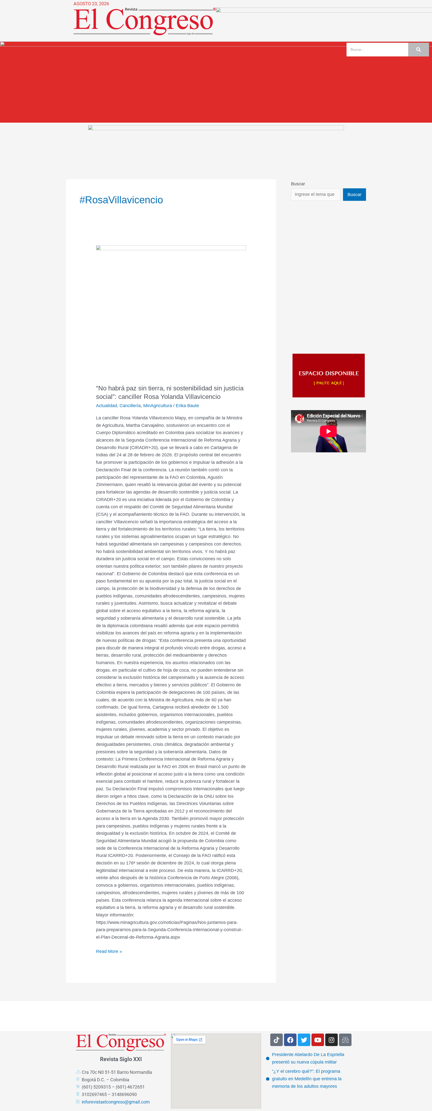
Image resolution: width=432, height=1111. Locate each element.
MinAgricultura (157, 405)
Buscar (298, 183)
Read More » (109, 951)
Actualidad (106, 405)
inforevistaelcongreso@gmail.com (116, 1102)
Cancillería (130, 405)
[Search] (418, 49)
